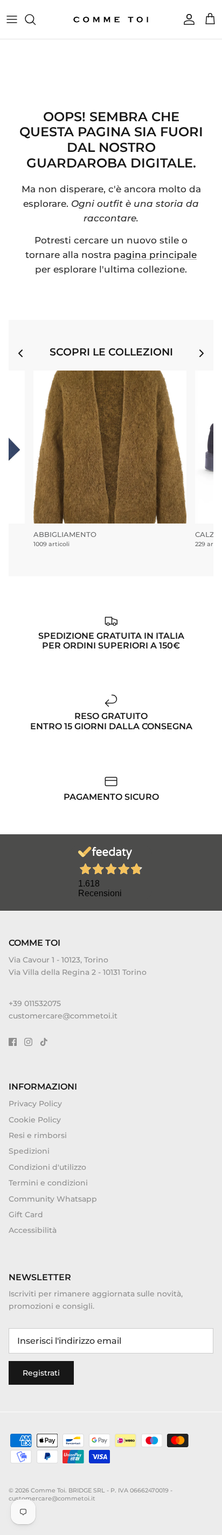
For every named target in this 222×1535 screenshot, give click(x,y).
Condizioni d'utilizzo (47, 1167)
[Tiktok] (44, 1042)
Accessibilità (33, 1230)
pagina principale (155, 254)
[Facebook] (13, 1042)
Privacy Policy (35, 1103)
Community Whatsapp (53, 1199)
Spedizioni (29, 1151)
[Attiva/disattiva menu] (12, 19)
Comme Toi (48, 1490)
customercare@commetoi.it (63, 1016)
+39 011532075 (35, 1003)
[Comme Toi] (111, 19)
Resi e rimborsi (38, 1135)
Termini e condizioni (48, 1183)
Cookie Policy (35, 1120)
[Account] (186, 19)
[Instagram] (28, 1042)
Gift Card (26, 1214)
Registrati (41, 1373)
